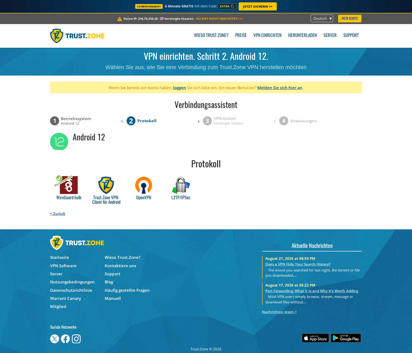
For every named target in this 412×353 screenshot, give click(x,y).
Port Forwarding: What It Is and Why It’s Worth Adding (311, 290)
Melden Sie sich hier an (279, 87)
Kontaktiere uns (120, 265)
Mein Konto (350, 18)
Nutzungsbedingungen (72, 282)
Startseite (59, 257)
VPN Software (63, 265)
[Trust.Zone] (77, 35)
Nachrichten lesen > (279, 311)
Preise (241, 35)
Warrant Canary (65, 298)
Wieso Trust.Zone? (211, 35)
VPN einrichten (267, 35)
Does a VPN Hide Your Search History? (297, 264)
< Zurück (57, 213)
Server (330, 35)
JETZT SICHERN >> (258, 6)
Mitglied (58, 306)
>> (219, 18)
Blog (109, 282)
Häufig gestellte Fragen (127, 290)
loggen (179, 87)
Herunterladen (302, 35)
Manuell (113, 298)
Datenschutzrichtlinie (71, 290)
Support (351, 35)
